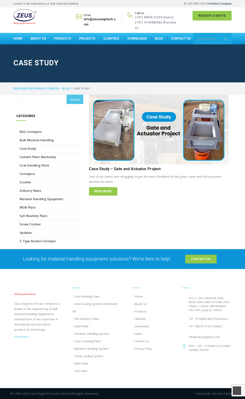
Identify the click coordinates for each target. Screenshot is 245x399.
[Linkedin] (23, 347)
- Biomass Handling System (90, 348)
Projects (87, 38)
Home (17, 38)
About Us (38, 38)
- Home (138, 296)
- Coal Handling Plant (86, 296)
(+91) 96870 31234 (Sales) (154, 17)
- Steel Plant (80, 326)
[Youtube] (39, 347)
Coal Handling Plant (34, 165)
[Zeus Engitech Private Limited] (25, 16)
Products (62, 38)
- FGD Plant (79, 371)
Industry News (30, 191)
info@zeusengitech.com (204, 337)
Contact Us (181, 38)
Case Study (28, 148)
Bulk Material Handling (37, 140)
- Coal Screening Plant (86, 341)
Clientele (111, 38)
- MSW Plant (80, 363)
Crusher (25, 182)
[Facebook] (16, 347)
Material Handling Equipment (41, 199)
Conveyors (27, 174)
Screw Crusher (30, 224)
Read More (103, 191)
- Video (137, 334)
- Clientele (139, 319)
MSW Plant (28, 207)
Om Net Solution (223, 393)
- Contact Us (141, 341)
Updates (26, 233)
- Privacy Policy (143, 348)
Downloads (137, 38)
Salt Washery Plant (33, 216)
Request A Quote (212, 15)
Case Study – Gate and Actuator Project (125, 169)
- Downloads (141, 326)
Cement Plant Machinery (38, 157)
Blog (159, 38)
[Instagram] (31, 347)
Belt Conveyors (31, 132)
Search (75, 99)
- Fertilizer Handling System (90, 334)
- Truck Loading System (87, 356)
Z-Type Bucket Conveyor (38, 241)
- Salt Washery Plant (85, 319)
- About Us (140, 304)
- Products (140, 311)
